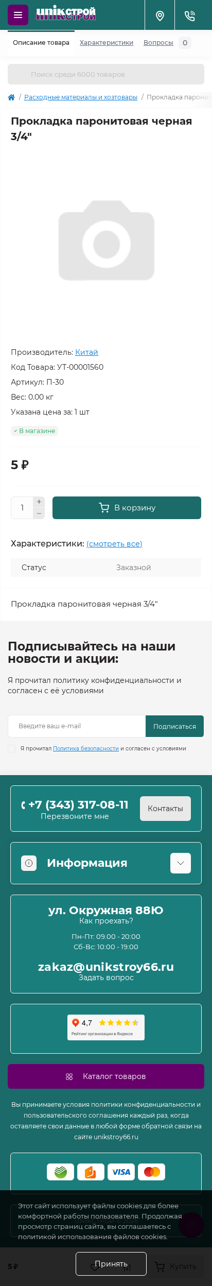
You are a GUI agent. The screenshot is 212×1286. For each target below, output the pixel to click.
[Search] (19, 74)
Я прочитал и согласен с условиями (103, 748)
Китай (86, 352)
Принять (111, 1263)
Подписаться (174, 726)
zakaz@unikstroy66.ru (106, 967)
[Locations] (159, 15)
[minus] (39, 513)
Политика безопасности (86, 748)
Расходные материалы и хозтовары (80, 97)
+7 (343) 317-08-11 (78, 805)
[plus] (39, 502)
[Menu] (18, 15)
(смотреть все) (114, 543)
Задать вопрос (106, 977)
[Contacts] (189, 15)
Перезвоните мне (75, 816)
